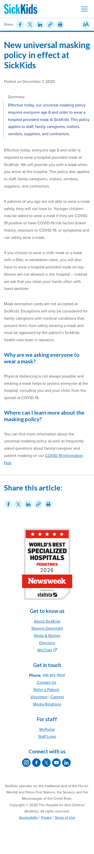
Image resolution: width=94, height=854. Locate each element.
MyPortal (47, 729)
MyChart (44, 650)
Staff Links (47, 736)
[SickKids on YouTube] (56, 762)
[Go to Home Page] (20, 9)
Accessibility (28, 817)
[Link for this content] (50, 24)
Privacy (46, 817)
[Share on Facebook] (20, 24)
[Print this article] (60, 24)
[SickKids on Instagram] (26, 762)
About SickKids (47, 621)
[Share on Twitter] (30, 24)
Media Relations (47, 704)
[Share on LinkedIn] (40, 24)
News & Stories (47, 635)
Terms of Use (65, 817)
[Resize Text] (85, 24)
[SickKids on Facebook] (36, 762)
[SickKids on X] (46, 762)
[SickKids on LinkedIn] (66, 762)
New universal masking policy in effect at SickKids (47, 55)
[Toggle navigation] (84, 9)
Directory (47, 642)
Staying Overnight (47, 628)
